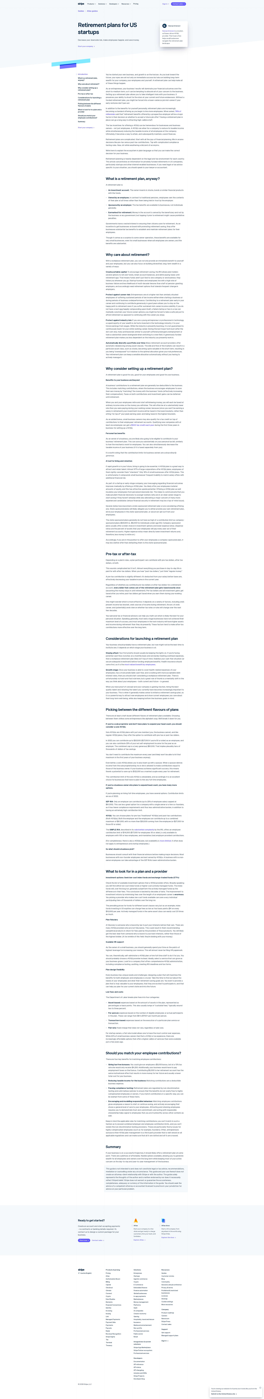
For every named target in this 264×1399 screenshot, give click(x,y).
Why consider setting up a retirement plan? (88, 89)
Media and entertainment (143, 1325)
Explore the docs (167, 1237)
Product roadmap (167, 1313)
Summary (81, 121)
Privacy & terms (167, 1288)
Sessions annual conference (171, 1285)
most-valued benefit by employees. (140, 664)
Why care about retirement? (88, 84)
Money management (141, 1302)
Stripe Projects (139, 1376)
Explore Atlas (139, 1240)
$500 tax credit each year (142, 425)
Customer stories (167, 1276)
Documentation (139, 1361)
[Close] (260, 1388)
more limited (165, 841)
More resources (167, 1304)
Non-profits (138, 1328)
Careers (164, 1316)
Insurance (137, 1322)
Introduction (83, 74)
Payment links (111, 1322)
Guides (81, 11)
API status (137, 1367)
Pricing (135, 4)
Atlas (108, 1276)
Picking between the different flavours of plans (89, 104)
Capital (108, 1285)
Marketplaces (138, 1299)
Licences (164, 1296)
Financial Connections (113, 1305)
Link (107, 1316)
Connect (109, 1293)
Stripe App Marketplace (142, 1347)
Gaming (136, 1316)
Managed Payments (113, 1319)
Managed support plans (169, 1335)
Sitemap (164, 1299)
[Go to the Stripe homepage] (80, 1270)
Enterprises (138, 1273)
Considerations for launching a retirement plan (89, 99)
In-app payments (140, 1296)
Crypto (108, 1296)
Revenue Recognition (113, 1334)
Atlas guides (92, 11)
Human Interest (174, 26)
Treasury (109, 1345)
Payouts (109, 1328)
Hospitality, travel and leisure (144, 1319)
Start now (83, 1240)
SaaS (135, 1308)
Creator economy (140, 1314)
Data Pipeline (110, 1299)
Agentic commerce (140, 1279)
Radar (108, 1331)
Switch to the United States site (223, 1394)
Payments (109, 1325)
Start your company (85, 46)
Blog (163, 1279)
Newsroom (165, 1318)
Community (165, 1282)
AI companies (138, 1311)
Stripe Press (165, 1321)
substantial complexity (144, 829)
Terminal (109, 1342)
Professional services (141, 1331)
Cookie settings (167, 1302)
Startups (137, 1276)
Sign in (164, 4)
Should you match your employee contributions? (87, 116)
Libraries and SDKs (140, 1373)
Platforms (137, 1305)
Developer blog (139, 1379)
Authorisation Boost (113, 1279)
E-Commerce (138, 1285)
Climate (108, 1290)
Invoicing (109, 1311)
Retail (136, 1337)
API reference (139, 1364)
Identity (108, 1308)
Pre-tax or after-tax (85, 94)
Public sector (138, 1334)
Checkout (109, 1288)
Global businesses (140, 1293)
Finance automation (141, 1290)
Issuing (108, 1314)
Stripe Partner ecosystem (143, 1350)
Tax (107, 1340)
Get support (165, 1333)
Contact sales (178, 4)
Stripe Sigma (110, 1337)
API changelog (139, 1370)
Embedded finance (140, 1288)
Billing (108, 1282)
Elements (109, 1302)
